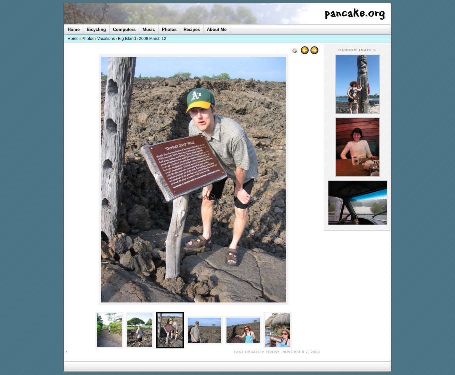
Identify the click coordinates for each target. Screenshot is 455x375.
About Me (217, 29)
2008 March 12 (152, 38)
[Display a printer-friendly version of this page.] (294, 52)
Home (74, 29)
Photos (169, 29)
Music (149, 29)
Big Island (127, 38)
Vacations (106, 38)
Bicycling (96, 29)
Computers (124, 29)
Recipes (192, 29)
